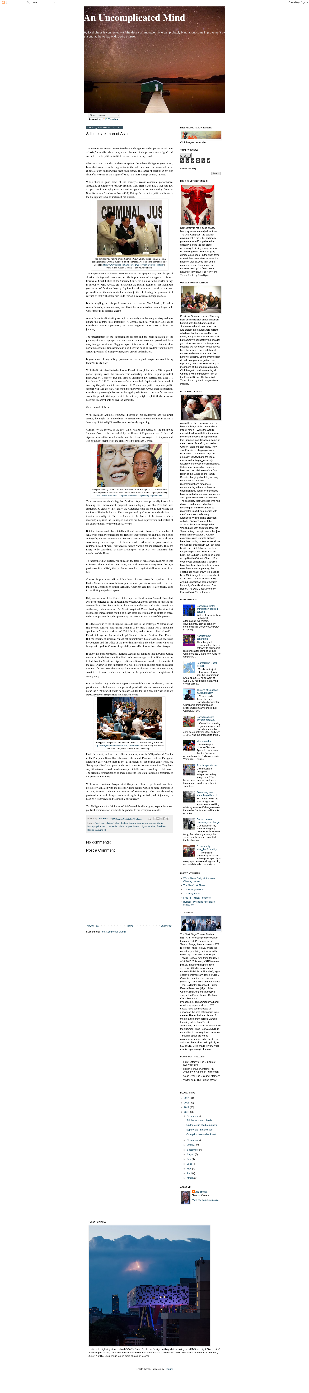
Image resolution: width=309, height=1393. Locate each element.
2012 (187, 1107)
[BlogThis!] (158, 818)
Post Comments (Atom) (113, 931)
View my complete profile (205, 1200)
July (189, 1159)
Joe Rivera (201, 1192)
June (190, 1163)
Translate (113, 119)
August (191, 1154)
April (189, 1173)
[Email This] (155, 818)
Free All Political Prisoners (197, 897)
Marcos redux (204, 741)
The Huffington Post (193, 889)
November (193, 1140)
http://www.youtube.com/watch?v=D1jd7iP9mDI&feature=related (133, 265)
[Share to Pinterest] (167, 818)
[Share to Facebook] (164, 818)
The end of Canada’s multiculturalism (207, 691)
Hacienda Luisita (116, 826)
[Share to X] (161, 818)
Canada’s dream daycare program (206, 718)
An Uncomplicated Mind (134, 17)
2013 (187, 1102)
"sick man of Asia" (104, 823)
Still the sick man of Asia (199, 1120)
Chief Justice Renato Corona (129, 823)
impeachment (133, 826)
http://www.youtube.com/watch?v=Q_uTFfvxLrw (117, 745)
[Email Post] (149, 818)
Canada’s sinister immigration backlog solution (207, 609)
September (193, 1149)
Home (130, 925)
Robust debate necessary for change (208, 821)
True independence (207, 765)
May (189, 1168)
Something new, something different (207, 794)
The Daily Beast (191, 893)
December (193, 1116)
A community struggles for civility (207, 848)
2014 (187, 1098)
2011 (186, 1112)
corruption (150, 823)
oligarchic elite (148, 826)
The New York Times (194, 885)
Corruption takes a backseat (201, 1134)
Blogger (169, 1369)
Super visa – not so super (199, 1129)
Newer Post (93, 925)
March (190, 1178)
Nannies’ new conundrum (204, 637)
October (191, 1145)
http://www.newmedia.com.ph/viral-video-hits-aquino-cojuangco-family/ (130, 495)
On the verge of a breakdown (201, 1125)
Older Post (166, 925)
